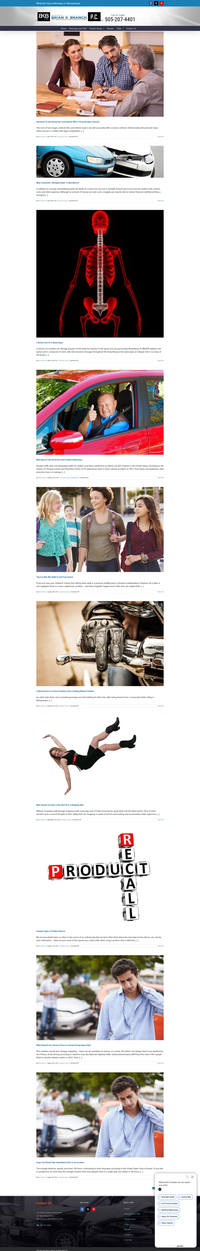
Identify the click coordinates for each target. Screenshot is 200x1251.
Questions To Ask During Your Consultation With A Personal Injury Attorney (67, 122)
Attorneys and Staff (132, 1214)
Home (127, 1208)
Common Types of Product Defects (50, 931)
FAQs (127, 1224)
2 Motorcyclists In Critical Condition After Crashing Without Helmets (65, 691)
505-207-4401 (45, 1225)
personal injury (63, 136)
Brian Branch (42, 136)
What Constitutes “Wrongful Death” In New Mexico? (57, 183)
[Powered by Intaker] (180, 1246)
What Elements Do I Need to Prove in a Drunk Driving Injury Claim (63, 1045)
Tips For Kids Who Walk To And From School (54, 577)
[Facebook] (82, 1209)
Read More (161, 136)
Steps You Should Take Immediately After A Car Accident (60, 1162)
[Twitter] (88, 1209)
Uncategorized (74, 477)
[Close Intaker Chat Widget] (192, 1177)
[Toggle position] (187, 1177)
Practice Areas (130, 1219)
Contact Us (129, 1234)
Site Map (128, 1240)
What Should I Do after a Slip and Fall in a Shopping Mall (59, 805)
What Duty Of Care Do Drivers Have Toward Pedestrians (59, 460)
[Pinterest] (94, 1209)
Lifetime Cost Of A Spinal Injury (49, 342)
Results (128, 1229)
